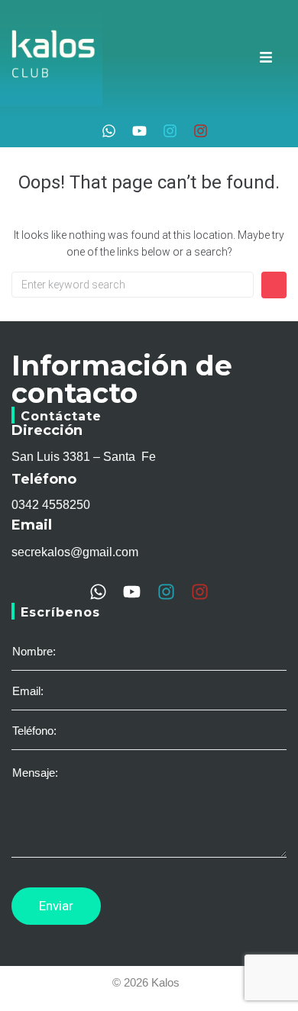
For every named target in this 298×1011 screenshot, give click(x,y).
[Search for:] (132, 285)
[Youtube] (139, 131)
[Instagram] (170, 131)
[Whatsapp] (109, 131)
